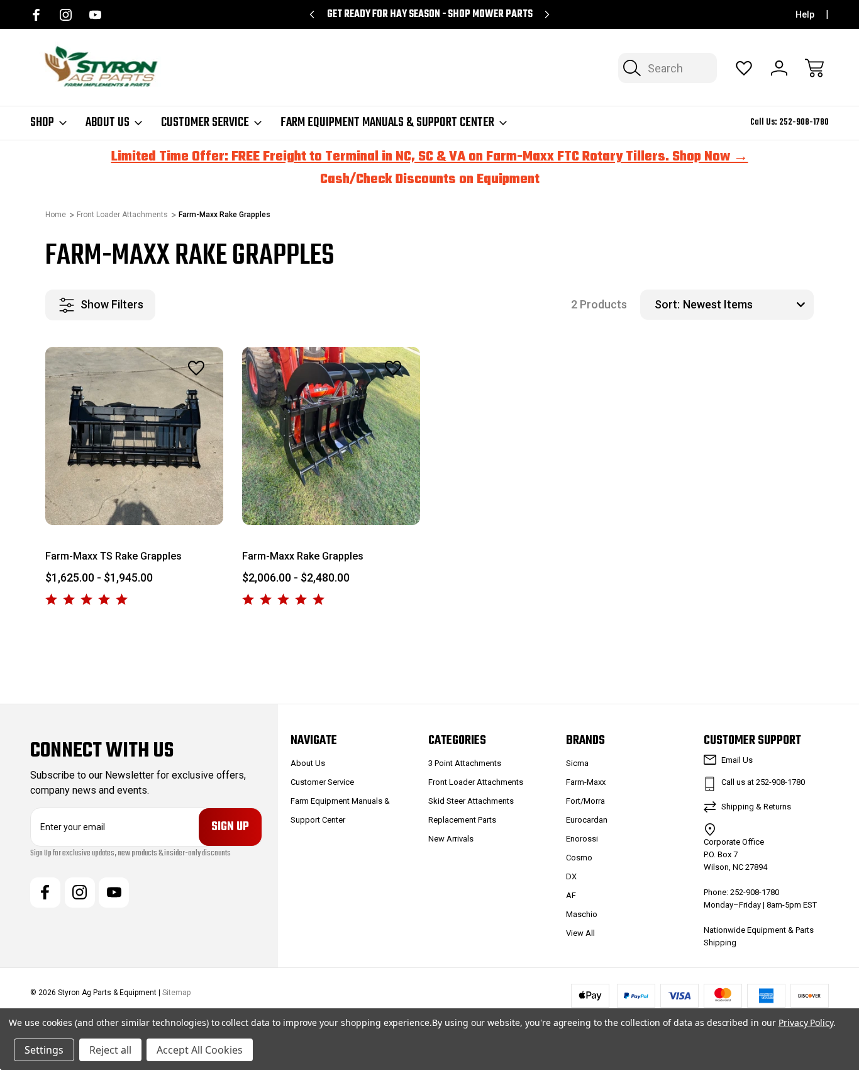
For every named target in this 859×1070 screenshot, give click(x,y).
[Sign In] (779, 68)
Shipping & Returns (756, 806)
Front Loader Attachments (475, 782)
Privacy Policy (806, 1022)
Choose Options (134, 496)
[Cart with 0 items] (814, 68)
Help (804, 14)
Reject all (110, 1050)
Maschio (581, 914)
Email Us (737, 760)
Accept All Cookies (200, 1050)
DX (571, 876)
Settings (44, 1050)
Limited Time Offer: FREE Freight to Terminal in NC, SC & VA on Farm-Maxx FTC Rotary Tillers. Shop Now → (429, 156)
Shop (42, 123)
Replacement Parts (462, 820)
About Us (108, 123)
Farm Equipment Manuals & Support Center (387, 123)
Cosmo (579, 857)
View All (580, 933)
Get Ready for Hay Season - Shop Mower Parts (430, 14)
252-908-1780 (804, 122)
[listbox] (747, 304)
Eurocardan (586, 820)
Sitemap (176, 992)
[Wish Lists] (743, 68)
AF (571, 895)
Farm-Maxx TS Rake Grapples (113, 556)
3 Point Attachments (464, 763)
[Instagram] (66, 15)
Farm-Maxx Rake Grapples (302, 556)
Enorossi (582, 838)
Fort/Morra (585, 801)
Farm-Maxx (586, 782)
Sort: (667, 304)
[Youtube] (95, 15)
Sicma (577, 763)
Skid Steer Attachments (471, 801)
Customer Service (205, 123)
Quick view (162, 396)
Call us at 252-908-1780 (763, 782)
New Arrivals (451, 838)
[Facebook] (36, 15)
